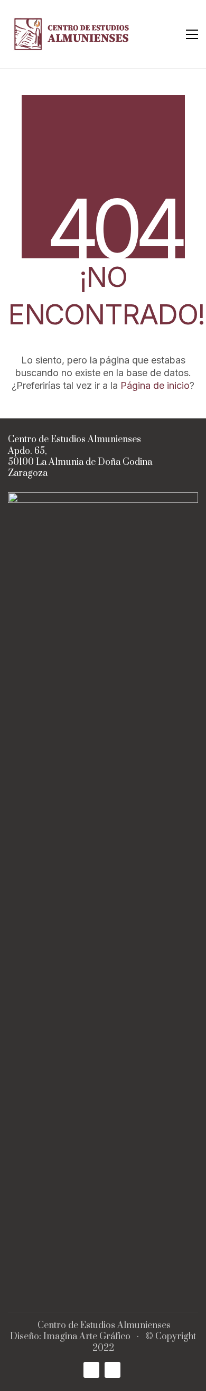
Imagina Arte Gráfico (86, 1336)
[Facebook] (91, 1370)
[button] (192, 34)
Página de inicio (155, 385)
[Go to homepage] (74, 34)
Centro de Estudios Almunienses (104, 1325)
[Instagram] (112, 1370)
